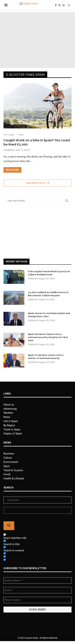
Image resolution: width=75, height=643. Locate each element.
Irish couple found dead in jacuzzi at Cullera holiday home (49, 273)
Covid (6, 474)
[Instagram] (63, 5)
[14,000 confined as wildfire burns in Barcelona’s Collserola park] (13, 298)
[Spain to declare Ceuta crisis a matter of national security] (13, 361)
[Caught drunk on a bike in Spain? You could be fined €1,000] (37, 105)
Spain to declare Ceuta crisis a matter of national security (45, 356)
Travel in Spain (11, 429)
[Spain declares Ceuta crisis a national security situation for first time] (13, 340)
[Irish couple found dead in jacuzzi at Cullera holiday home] (13, 277)
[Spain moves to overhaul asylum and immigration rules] (13, 319)
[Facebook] (56, 5)
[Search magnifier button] (8, 525)
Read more (12, 170)
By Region (9, 425)
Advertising (10, 408)
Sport (6, 466)
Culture (7, 457)
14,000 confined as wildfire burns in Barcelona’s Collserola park (48, 294)
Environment (10, 462)
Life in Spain (10, 421)
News (6, 417)
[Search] (69, 5)
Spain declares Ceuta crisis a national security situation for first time (48, 337)
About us (8, 404)
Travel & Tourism (13, 470)
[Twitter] (59, 5)
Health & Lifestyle (13, 478)
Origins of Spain (12, 433)
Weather (8, 412)
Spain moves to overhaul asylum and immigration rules (49, 315)
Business (8, 453)
